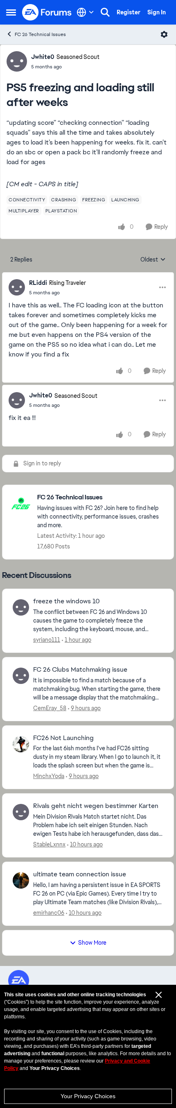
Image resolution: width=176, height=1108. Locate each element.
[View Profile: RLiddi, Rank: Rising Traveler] (17, 287)
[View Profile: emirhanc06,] (21, 880)
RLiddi (38, 283)
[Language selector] (85, 12)
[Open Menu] (164, 34)
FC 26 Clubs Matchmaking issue (80, 670)
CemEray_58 (49, 708)
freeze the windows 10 (66, 601)
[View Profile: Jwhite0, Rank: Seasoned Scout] (17, 61)
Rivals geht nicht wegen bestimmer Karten (95, 806)
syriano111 (46, 639)
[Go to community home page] (47, 12)
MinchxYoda (48, 776)
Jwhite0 (42, 57)
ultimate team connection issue (79, 874)
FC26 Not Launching (63, 738)
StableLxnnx (49, 844)
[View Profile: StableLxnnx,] (21, 812)
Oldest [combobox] (153, 260)
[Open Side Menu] (11, 12)
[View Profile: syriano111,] (21, 607)
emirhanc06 (48, 912)
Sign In (156, 12)
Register (128, 12)
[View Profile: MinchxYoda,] (21, 744)
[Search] (105, 12)
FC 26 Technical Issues (40, 34)
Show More (92, 942)
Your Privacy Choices (88, 1096)
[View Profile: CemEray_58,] (21, 676)
